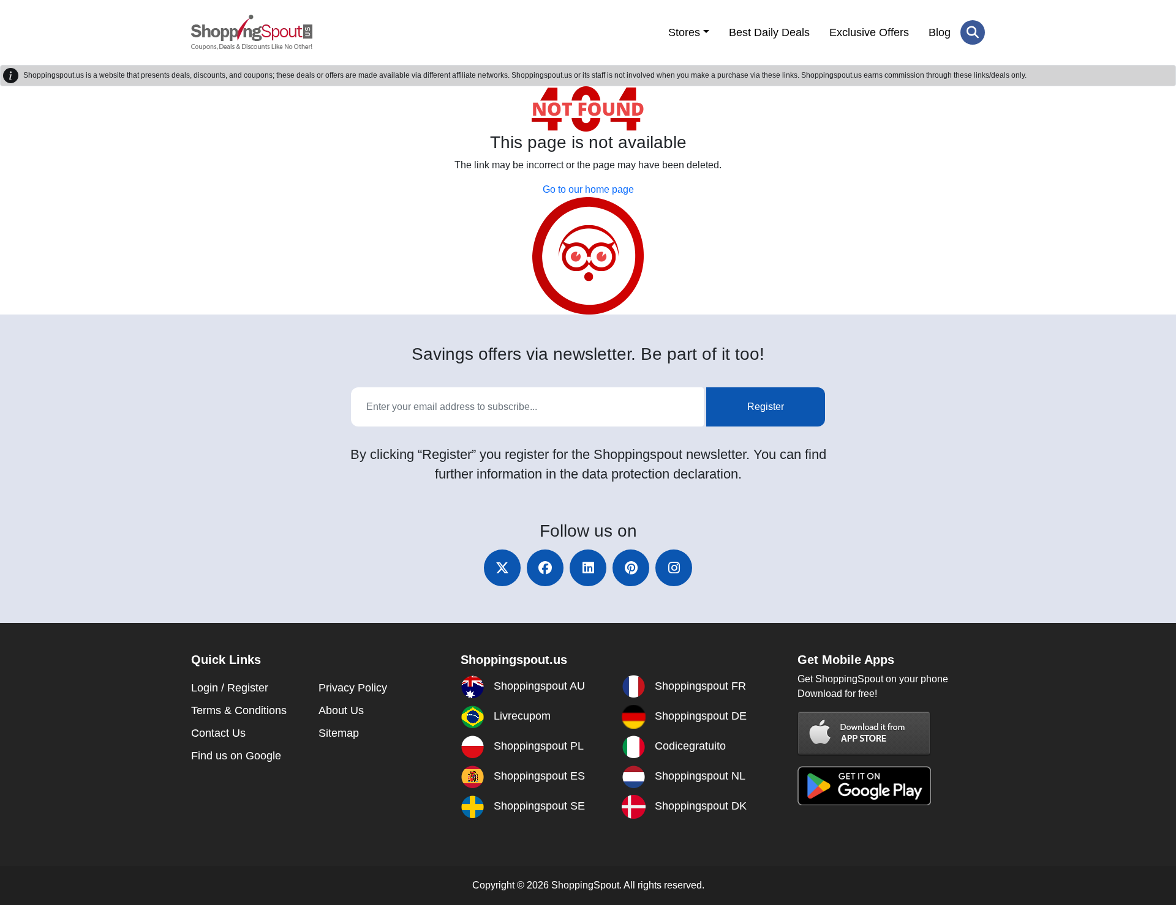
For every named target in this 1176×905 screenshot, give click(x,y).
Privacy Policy (352, 688)
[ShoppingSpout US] (251, 32)
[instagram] (673, 567)
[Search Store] (972, 32)
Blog (940, 32)
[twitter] (502, 567)
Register (765, 406)
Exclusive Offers (869, 32)
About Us (341, 710)
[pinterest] (630, 567)
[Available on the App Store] (864, 733)
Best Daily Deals (769, 32)
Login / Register (229, 688)
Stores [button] (684, 32)
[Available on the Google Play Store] (864, 785)
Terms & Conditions (239, 710)
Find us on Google (236, 756)
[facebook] (545, 567)
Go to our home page (588, 189)
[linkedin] (588, 567)
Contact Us (218, 733)
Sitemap (338, 733)
